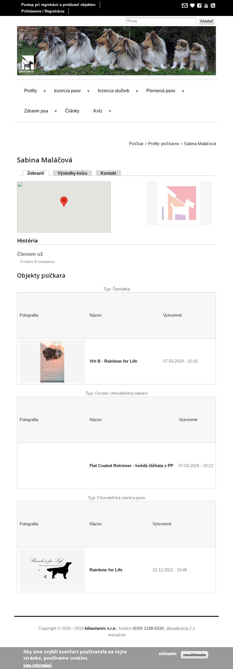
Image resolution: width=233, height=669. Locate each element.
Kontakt (108, 173)
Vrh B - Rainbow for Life (113, 361)
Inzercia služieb (113, 90)
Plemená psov (160, 90)
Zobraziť (38, 173)
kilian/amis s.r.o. (100, 628)
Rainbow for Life (106, 569)
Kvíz (97, 110)
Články (72, 110)
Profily (30, 90)
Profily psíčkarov (163, 143)
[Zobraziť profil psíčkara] (179, 221)
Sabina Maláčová (200, 143)
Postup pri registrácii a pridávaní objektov (58, 5)
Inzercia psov (67, 90)
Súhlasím (167, 653)
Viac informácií (37, 665)
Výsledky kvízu (72, 173)
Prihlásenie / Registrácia (42, 11)
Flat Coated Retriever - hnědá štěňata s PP (131, 465)
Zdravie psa (36, 110)
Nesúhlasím (194, 655)
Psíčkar (136, 143)
